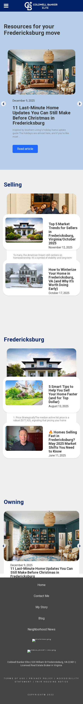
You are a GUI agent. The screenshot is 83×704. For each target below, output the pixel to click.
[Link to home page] (41, 6)
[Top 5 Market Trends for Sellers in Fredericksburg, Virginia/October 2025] (24, 230)
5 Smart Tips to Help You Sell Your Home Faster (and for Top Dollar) (63, 394)
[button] (3, 103)
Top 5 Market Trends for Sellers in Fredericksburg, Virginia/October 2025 (63, 233)
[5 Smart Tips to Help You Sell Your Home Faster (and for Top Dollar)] (24, 392)
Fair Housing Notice (52, 682)
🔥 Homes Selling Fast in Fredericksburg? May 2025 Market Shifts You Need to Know (63, 441)
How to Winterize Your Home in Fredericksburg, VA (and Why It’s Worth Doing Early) (62, 279)
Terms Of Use (14, 678)
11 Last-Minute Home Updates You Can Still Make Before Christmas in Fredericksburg (41, 115)
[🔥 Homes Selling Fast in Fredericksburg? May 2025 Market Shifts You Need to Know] (24, 438)
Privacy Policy (41, 678)
